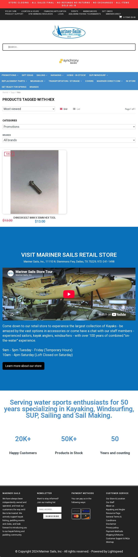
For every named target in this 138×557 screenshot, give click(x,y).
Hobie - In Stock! (76, 75)
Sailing (41, 75)
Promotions (9, 75)
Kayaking (56, 75)
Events (74, 11)
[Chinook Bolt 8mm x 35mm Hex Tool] (34, 182)
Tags (12, 92)
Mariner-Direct (113, 14)
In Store (130, 81)
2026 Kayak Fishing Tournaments (84, 14)
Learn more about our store (23, 366)
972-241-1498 (10, 11)
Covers (89, 81)
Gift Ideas (27, 75)
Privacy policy (112, 527)
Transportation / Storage (64, 81)
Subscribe (52, 516)
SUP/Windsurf (97, 75)
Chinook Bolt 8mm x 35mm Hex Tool (34, 217)
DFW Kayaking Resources (40, 14)
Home (5, 92)
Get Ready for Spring (14, 87)
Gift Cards (107, 11)
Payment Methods (114, 531)
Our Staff (110, 502)
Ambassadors (90, 11)
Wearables (36, 81)
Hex (18, 92)
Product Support (14, 14)
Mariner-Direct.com (108, 81)
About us (110, 506)
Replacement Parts (13, 81)
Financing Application (55, 11)
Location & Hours (30, 11)
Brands (34, 87)
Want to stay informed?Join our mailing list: (48, 500)
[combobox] (69, 47)
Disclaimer (111, 524)
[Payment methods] (76, 511)
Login (60, 14)
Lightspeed (115, 551)
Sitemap (110, 542)
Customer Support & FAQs (118, 538)
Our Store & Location (115, 498)
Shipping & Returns (114, 535)
